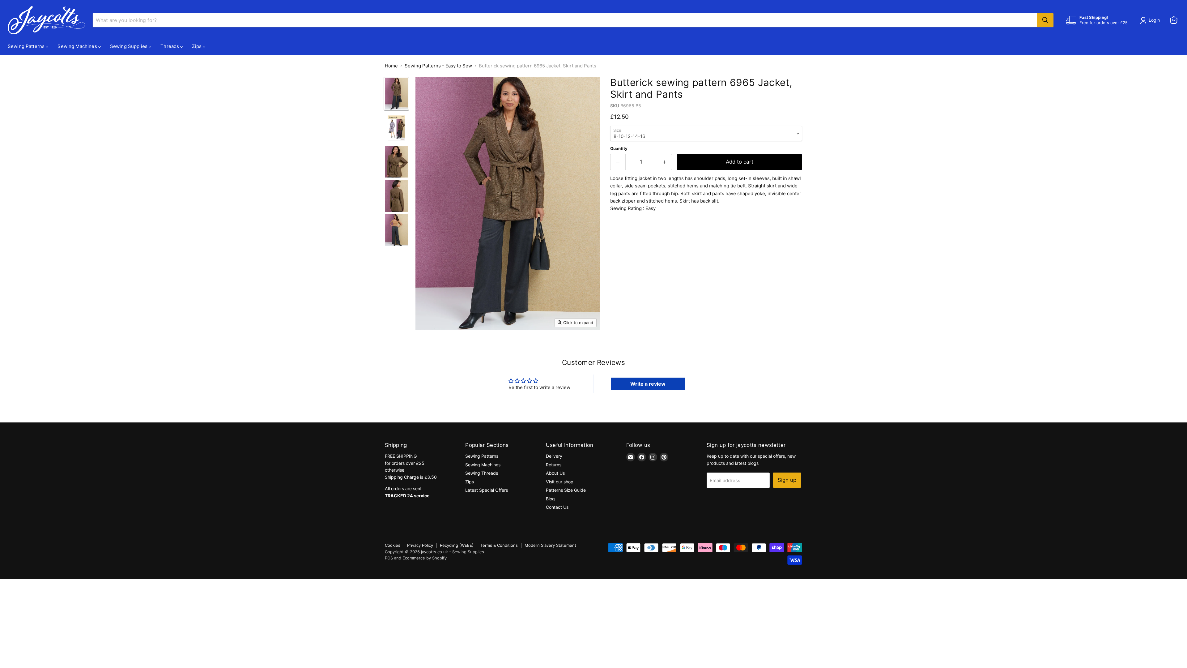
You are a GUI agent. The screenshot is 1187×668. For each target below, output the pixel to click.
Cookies (392, 545)
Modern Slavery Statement (550, 545)
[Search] (1045, 20)
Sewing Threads (481, 473)
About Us (555, 473)
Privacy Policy (420, 545)
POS (389, 557)
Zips (197, 46)
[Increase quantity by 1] (664, 162)
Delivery (554, 456)
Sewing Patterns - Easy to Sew (438, 65)
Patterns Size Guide (566, 490)
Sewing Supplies (129, 46)
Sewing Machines (77, 46)
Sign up (787, 480)
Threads (170, 46)
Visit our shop (559, 481)
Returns (553, 464)
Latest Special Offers (486, 490)
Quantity (619, 148)
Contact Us (557, 507)
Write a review (648, 384)
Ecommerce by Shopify (424, 557)
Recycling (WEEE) (457, 545)
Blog (550, 498)
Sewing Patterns (27, 46)
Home (391, 65)
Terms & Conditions (499, 545)
